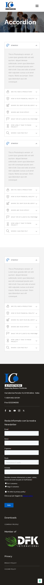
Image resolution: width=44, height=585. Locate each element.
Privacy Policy (10, 563)
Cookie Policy (10, 569)
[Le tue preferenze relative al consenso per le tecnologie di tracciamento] (40, 581)
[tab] (22, 45)
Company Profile (11, 524)
